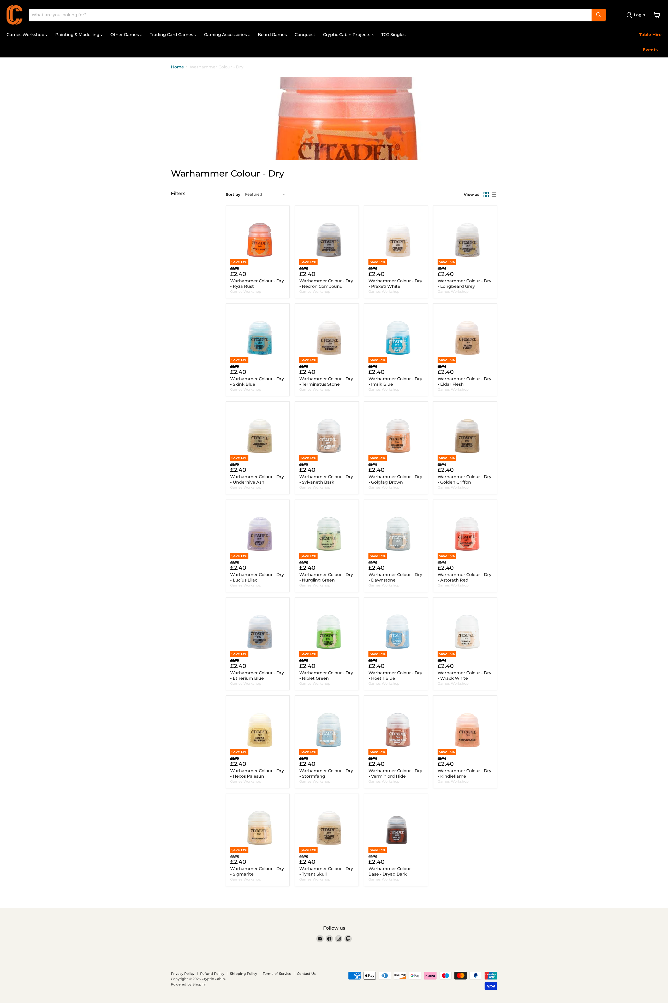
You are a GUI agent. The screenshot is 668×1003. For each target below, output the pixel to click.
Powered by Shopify (188, 984)
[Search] (599, 15)
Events (650, 49)
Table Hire (650, 34)
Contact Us (306, 973)
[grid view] (486, 194)
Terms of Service (277, 973)
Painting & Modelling (77, 34)
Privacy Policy (182, 973)
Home (177, 67)
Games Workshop (26, 34)
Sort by (233, 194)
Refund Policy (212, 973)
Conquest (305, 34)
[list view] (493, 194)
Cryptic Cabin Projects (347, 34)
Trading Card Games (172, 34)
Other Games (125, 34)
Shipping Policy (243, 973)
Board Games (272, 34)
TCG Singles (393, 34)
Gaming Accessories (226, 34)
